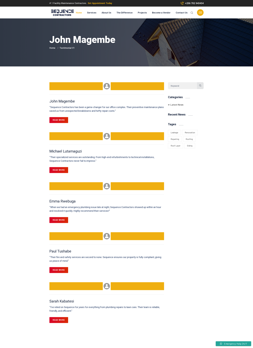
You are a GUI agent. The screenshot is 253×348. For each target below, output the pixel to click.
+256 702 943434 (194, 3)
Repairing (175, 139)
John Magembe (62, 101)
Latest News (176, 104)
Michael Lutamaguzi (65, 151)
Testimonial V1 (67, 47)
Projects (142, 12)
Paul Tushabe (60, 251)
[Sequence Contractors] (62, 12)
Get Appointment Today (100, 3)
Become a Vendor (161, 12)
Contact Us (182, 12)
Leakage (174, 132)
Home (79, 12)
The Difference (124, 12)
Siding (189, 145)
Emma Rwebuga (62, 201)
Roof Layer (175, 145)
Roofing (189, 139)
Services (91, 12)
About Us (106, 12)
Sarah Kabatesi (61, 301)
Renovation (190, 132)
